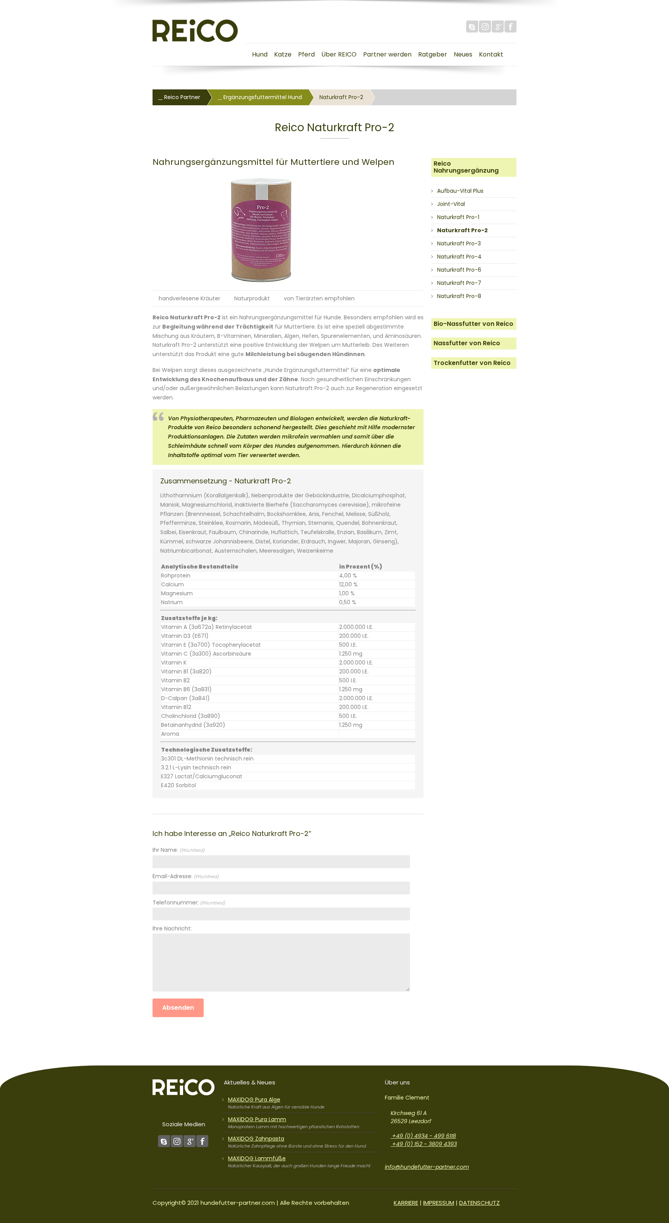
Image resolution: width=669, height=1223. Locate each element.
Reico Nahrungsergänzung (466, 167)
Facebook (510, 27)
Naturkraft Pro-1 (458, 217)
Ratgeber (432, 54)
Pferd (306, 54)
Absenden (178, 1007)
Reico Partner (181, 97)
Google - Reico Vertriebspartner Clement (190, 1141)
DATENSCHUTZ (479, 1203)
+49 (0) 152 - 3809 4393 (424, 1144)
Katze (283, 54)
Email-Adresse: (186, 876)
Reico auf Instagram (177, 1141)
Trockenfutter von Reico (472, 362)
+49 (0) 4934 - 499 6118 (423, 1136)
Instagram (485, 27)
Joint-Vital (451, 204)
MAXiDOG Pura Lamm (257, 1119)
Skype (472, 27)
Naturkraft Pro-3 (459, 243)
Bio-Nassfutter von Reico (473, 323)
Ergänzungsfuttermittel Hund (262, 97)
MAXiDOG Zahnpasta (256, 1138)
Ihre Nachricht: (172, 928)
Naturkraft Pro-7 (459, 283)
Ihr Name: (179, 850)
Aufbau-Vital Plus (460, 191)
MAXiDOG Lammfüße (257, 1158)
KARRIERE (406, 1203)
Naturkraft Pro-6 (459, 270)
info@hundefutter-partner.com (427, 1167)
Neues (463, 54)
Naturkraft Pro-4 (459, 256)
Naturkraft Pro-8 (459, 296)
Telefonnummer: (189, 902)
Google (498, 27)
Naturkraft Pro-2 (462, 230)
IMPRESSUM (438, 1203)
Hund (260, 54)
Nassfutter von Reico (467, 343)
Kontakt (491, 54)
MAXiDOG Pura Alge (254, 1099)
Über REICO (339, 54)
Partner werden (387, 54)
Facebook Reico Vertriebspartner (202, 1141)
